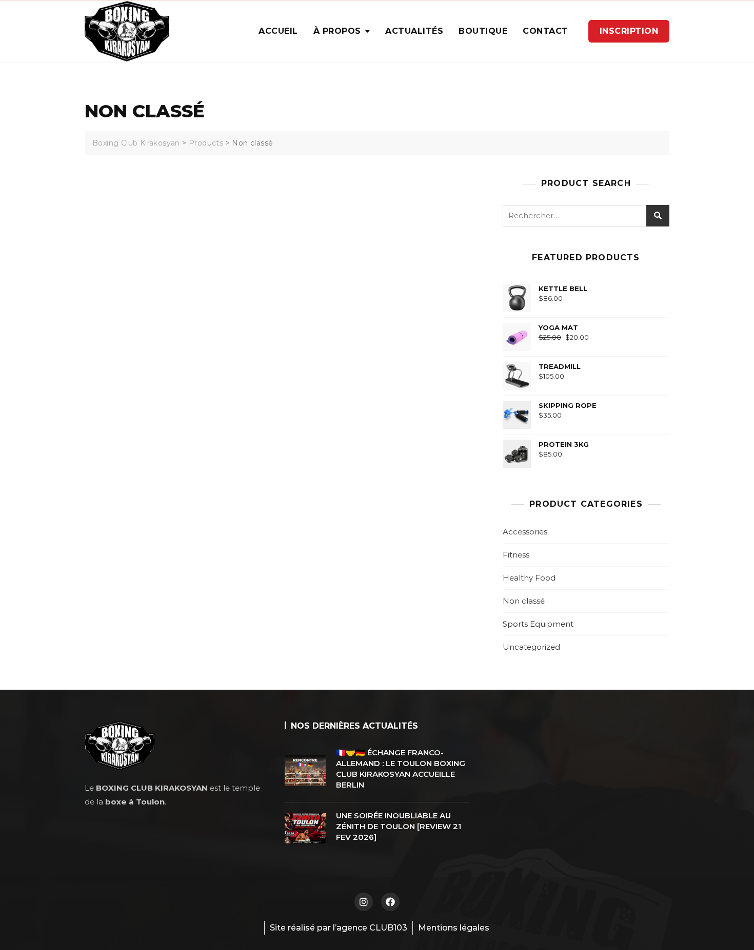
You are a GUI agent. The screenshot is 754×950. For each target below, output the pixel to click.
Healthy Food (529, 578)
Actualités (414, 31)
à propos (337, 31)
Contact (545, 31)
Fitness (516, 555)
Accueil (278, 31)
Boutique (483, 31)
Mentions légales (453, 928)
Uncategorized (531, 647)
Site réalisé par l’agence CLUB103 (338, 928)
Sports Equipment (538, 624)
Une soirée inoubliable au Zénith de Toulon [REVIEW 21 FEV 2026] (398, 826)
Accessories (525, 531)
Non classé (524, 601)
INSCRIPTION (629, 31)
